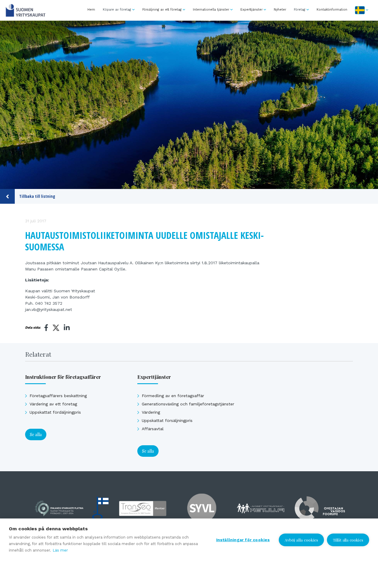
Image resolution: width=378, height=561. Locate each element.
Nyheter (280, 10)
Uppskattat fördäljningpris (55, 412)
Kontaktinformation (332, 10)
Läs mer (60, 550)
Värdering (151, 412)
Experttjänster (251, 10)
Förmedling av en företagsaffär (173, 395)
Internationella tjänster (211, 10)
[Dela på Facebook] (46, 328)
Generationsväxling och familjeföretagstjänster (188, 404)
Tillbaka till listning (37, 196)
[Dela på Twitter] (56, 328)
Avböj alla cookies (301, 539)
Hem (91, 10)
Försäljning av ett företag (162, 10)
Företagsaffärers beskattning (58, 395)
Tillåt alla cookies (348, 539)
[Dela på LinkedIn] (67, 328)
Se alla (36, 434)
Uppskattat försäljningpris (167, 420)
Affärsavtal (153, 428)
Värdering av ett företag (53, 404)
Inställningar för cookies (243, 539)
